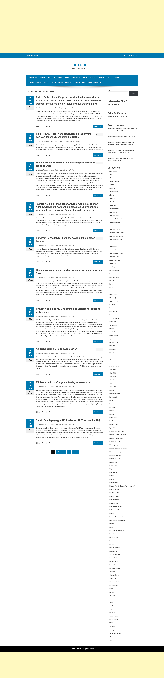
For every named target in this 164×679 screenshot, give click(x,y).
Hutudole (82, 65)
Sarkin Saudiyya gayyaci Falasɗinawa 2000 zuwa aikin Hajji (68, 420)
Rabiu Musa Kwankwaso (117, 530)
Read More (97, 126)
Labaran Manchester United (118, 448)
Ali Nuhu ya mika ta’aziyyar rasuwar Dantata (88, 83)
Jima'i (111, 383)
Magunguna (33, 77)
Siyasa (111, 589)
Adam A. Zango (114, 181)
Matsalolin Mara (114, 500)
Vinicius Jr (112, 623)
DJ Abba (112, 304)
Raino (111, 541)
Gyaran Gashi (113, 339)
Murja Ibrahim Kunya (115, 506)
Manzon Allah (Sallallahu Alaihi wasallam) (122, 486)
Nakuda (111, 513)
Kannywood (76, 77)
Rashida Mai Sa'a (114, 548)
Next (75, 452)
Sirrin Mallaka (113, 585)
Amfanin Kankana (114, 222)
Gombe (111, 328)
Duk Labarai (58, 77)
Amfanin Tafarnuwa (115, 250)
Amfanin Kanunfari (115, 226)
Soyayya (42, 77)
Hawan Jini (112, 352)
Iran (110, 359)
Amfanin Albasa (114, 209)
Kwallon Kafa (113, 424)
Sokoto (111, 592)
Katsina (111, 411)
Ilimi (110, 356)
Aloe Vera (112, 202)
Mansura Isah (113, 482)
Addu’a (67, 77)
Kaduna (111, 390)
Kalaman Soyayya (114, 393)
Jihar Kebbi (112, 373)
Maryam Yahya (114, 496)
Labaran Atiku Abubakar (116, 431)
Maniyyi (111, 479)
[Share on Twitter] (45, 126)
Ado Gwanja (113, 188)
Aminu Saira (113, 263)
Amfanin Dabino (114, 215)
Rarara (111, 544)
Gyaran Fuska (113, 335)
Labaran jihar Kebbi (115, 441)
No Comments (30, 107)
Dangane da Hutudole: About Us (61, 83)
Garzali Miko (113, 325)
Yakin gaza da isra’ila (105, 77)
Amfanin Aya (113, 212)
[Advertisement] (57, 13)
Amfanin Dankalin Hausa (117, 219)
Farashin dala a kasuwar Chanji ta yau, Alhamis (122, 137)
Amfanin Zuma (114, 257)
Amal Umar (112, 205)
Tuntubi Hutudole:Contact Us (38, 83)
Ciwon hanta (113, 294)
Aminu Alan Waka (114, 260)
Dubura (111, 308)
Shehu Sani (112, 578)
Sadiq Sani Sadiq (114, 554)
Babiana (111, 274)
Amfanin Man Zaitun (115, 239)
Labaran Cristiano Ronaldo (117, 435)
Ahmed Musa (113, 191)
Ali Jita (111, 195)
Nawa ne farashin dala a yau (118, 517)
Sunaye (111, 599)
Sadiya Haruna (113, 561)
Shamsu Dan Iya (114, 575)
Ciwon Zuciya (113, 301)
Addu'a (111, 185)
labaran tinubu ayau (115, 455)
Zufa (110, 640)
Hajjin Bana (112, 349)
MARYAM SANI (114, 493)
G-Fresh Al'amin (114, 318)
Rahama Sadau (114, 537)
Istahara (112, 363)
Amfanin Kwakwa (114, 229)
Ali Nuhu (112, 198)
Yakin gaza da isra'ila (68, 108)
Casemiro (112, 291)
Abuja (111, 178)
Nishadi (85, 77)
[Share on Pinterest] (47, 126)
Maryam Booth (114, 489)
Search (110, 90)
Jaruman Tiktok (114, 366)
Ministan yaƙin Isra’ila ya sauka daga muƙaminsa (63, 382)
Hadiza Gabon (113, 342)
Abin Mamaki (113, 171)
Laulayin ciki (113, 462)
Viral (83, 649)
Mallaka (111, 476)
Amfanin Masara (114, 243)
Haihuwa (112, 346)
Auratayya (112, 267)
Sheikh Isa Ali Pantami (116, 582)
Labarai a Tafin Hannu (78, 68)
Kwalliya (111, 421)
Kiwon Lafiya (113, 417)
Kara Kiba (112, 404)
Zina (110, 637)
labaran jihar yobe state (116, 445)
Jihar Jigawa (113, 370)
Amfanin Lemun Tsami (116, 233)
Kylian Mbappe (113, 428)
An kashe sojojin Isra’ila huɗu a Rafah (56, 348)
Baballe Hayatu (114, 270)
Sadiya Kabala (113, 565)
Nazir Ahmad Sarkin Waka (117, 520)
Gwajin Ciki (112, 332)
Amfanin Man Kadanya (116, 236)
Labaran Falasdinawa (44, 108)
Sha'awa (112, 571)
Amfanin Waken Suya (116, 253)
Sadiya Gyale (113, 558)
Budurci (111, 287)
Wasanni (112, 626)
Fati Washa (112, 315)
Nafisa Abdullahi (114, 510)
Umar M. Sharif (114, 616)
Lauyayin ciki (113, 465)
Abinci (111, 174)
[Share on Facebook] (42, 126)
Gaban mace (113, 322)
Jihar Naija (112, 376)
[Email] (49, 126)
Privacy (117, 77)
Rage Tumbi (113, 534)
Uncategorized (113, 619)
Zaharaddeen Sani (115, 633)
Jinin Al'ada (112, 387)
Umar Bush (112, 613)
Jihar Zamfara (113, 380)
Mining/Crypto (113, 503)
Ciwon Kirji (112, 298)
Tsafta (111, 606)
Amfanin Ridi (113, 246)
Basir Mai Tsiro (114, 277)
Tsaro (111, 609)
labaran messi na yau (116, 452)
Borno (111, 284)
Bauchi (111, 280)
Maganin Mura (113, 469)
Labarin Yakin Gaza (56, 108)
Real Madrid (113, 551)
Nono (111, 527)
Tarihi (49, 77)
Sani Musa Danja (114, 568)
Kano (111, 400)
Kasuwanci (112, 407)
